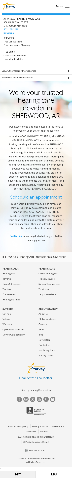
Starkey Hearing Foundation (36, 390)
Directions (9, 32)
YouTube (39, 399)
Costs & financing (12, 284)
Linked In (46, 399)
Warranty (7, 324)
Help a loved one (47, 294)
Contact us (16, 235)
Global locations (47, 319)
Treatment (44, 289)
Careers (43, 324)
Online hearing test (48, 273)
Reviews (7, 278)
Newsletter (44, 340)
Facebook (19, 399)
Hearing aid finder (12, 299)
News (41, 329)
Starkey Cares (46, 355)
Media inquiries (47, 350)
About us (43, 314)
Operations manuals (13, 329)
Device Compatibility (14, 334)
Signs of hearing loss (49, 284)
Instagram (26, 399)
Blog (41, 334)
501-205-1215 (11, 29)
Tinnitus (7, 289)
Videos (6, 319)
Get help (7, 314)
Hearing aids (9, 273)
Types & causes (47, 278)
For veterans (9, 294)
